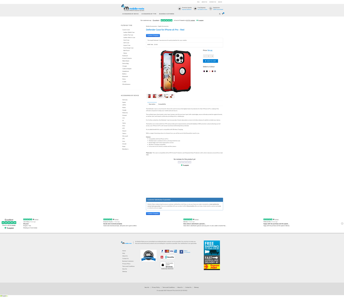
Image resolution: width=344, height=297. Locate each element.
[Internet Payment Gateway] (167, 257)
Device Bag (125, 63)
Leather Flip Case (128, 35)
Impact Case (126, 45)
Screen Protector (127, 58)
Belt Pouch (126, 50)
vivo (123, 118)
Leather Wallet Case (128, 32)
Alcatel (124, 144)
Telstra (124, 133)
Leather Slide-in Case (129, 37)
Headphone (125, 71)
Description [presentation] (152, 104)
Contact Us (212, 2)
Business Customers (128, 261)
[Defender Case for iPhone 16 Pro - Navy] (214, 71)
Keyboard (125, 55)
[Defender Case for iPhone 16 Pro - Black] (206, 71)
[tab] (152, 104)
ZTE (123, 138)
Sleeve (125, 53)
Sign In (220, 2)
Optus (124, 123)
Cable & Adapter (127, 68)
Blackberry (125, 149)
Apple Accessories (163, 26)
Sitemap (124, 271)
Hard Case (126, 40)
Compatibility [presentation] (162, 104)
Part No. (150, 44)
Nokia (124, 107)
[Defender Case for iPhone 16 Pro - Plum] (203, 71)
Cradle (124, 81)
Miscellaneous (126, 84)
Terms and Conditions (128, 266)
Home (124, 250)
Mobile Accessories (151, 26)
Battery (124, 74)
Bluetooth (125, 76)
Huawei (124, 115)
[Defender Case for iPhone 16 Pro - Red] (212, 71)
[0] (222, 13)
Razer (124, 146)
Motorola (125, 112)
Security (124, 269)
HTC (123, 128)
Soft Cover (126, 42)
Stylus (124, 79)
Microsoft (125, 136)
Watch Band (125, 61)
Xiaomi (124, 131)
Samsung (124, 99)
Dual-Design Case (128, 48)
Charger (124, 66)
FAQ (198, 2)
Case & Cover (126, 29)
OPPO (124, 105)
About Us (204, 2)
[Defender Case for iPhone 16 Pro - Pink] (209, 71)
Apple (124, 102)
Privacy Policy (126, 263)
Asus (123, 141)
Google (124, 110)
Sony (123, 125)
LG (123, 120)
